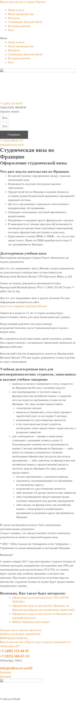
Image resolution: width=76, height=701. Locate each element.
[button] (38, 38)
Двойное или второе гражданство (20, 633)
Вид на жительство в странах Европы (22, 1)
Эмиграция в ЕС (10, 646)
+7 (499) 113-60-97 (11, 103)
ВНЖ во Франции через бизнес (31, 621)
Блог (11, 30)
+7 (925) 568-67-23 (11, 140)
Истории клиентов (19, 26)
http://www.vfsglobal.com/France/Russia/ (23, 306)
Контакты (14, 18)
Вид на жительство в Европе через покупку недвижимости (35, 642)
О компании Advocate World (25, 21)
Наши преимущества (21, 14)
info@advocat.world (12, 144)
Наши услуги (16, 9)
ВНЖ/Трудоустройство (14, 637)
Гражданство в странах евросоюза (21, 630)
